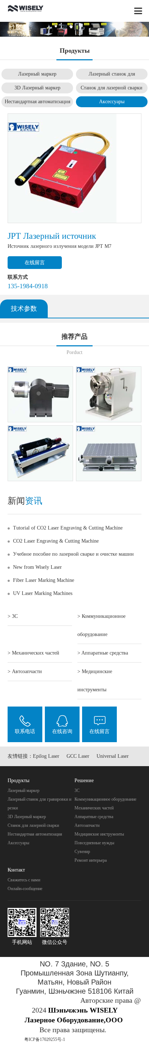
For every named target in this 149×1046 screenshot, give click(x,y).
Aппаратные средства (93, 816)
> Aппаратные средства (102, 653)
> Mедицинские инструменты (94, 680)
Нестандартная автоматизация (37, 101)
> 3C (13, 616)
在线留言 (35, 262)
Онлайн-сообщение (25, 888)
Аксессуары (111, 101)
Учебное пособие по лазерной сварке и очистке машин (73, 554)
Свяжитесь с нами (24, 879)
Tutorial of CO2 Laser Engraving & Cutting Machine (68, 528)
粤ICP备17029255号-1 (44, 1039)
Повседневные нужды (94, 842)
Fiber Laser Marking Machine (43, 580)
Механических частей (94, 807)
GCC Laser (78, 756)
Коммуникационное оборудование (105, 799)
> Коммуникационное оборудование (101, 625)
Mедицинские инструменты (99, 834)
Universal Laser (113, 756)
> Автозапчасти (25, 671)
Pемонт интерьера (90, 860)
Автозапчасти (86, 825)
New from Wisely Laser (37, 567)
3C (77, 790)
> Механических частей (33, 653)
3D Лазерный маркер (37, 87)
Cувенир (82, 851)
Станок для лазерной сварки (111, 87)
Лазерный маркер (37, 74)
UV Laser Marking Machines (42, 593)
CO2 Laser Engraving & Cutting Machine (56, 541)
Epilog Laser (46, 756)
